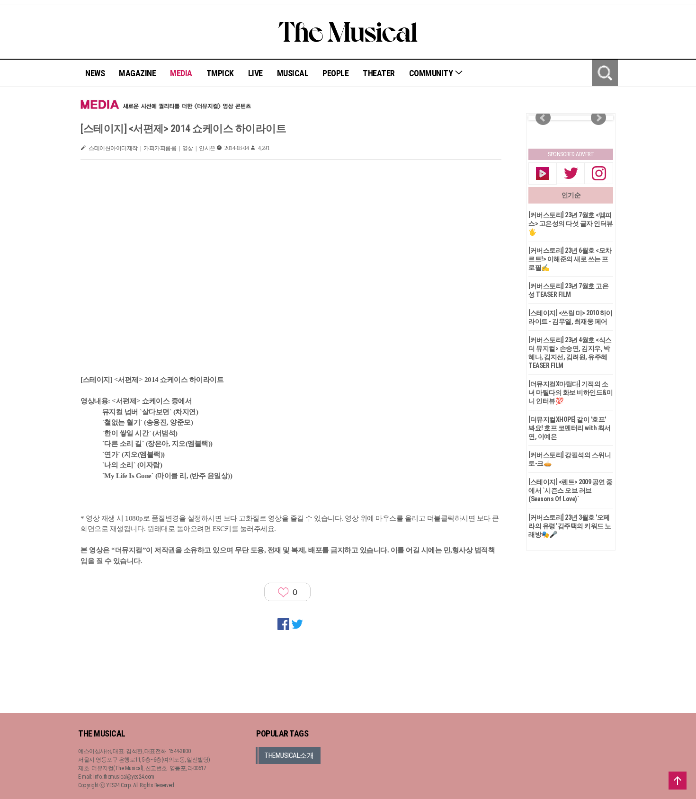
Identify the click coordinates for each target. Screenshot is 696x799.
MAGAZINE (137, 73)
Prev (543, 117)
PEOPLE (335, 73)
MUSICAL (293, 73)
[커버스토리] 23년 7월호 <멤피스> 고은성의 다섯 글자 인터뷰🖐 (570, 223)
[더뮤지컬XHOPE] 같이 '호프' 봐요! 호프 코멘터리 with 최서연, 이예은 (569, 428)
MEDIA (181, 73)
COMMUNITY (432, 73)
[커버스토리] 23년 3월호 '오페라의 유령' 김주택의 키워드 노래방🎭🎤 (569, 526)
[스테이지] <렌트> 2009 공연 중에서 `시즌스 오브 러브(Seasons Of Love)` (570, 490)
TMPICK (220, 73)
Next (598, 117)
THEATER (379, 73)
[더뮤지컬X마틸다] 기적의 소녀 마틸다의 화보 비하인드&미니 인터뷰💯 (570, 392)
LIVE (255, 73)
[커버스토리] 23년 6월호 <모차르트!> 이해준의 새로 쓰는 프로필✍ (570, 259)
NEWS (95, 73)
